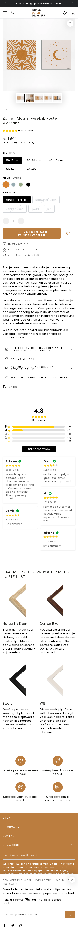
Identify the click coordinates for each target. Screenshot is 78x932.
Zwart (35, 209)
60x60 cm (34, 169)
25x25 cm (12, 160)
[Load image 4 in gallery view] (48, 98)
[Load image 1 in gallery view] (21, 98)
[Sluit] (72, 880)
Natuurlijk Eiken (46, 200)
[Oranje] (6, 184)
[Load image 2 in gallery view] (30, 98)
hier (38, 334)
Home (6, 109)
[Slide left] (6, 3)
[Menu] (4, 13)
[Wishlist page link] (65, 13)
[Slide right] (72, 3)
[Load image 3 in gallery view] (39, 98)
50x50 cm (13, 169)
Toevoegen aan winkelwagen (32, 233)
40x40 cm (55, 160)
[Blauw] (13, 184)
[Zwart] (28, 184)
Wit (49, 209)
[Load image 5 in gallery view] (57, 98)
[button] (13, 13)
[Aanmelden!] (73, 856)
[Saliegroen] (21, 184)
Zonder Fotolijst (17, 200)
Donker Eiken (15, 209)
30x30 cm (34, 160)
